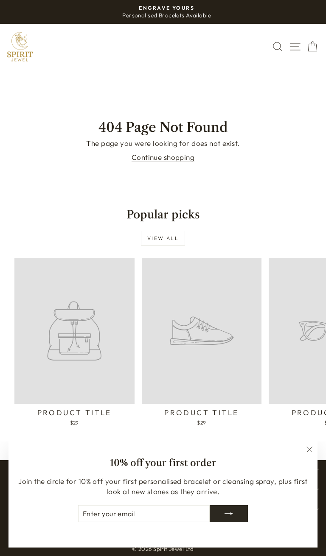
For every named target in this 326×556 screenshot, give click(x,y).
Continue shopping (163, 157)
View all (163, 238)
